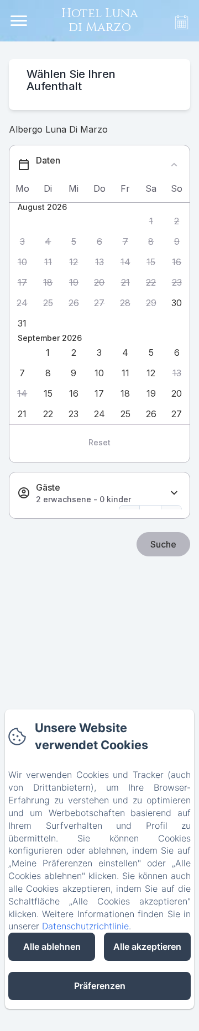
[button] (151, 221)
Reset (99, 442)
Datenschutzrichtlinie (85, 926)
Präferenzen (99, 985)
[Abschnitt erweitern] (174, 493)
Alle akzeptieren (147, 946)
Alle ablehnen (52, 946)
